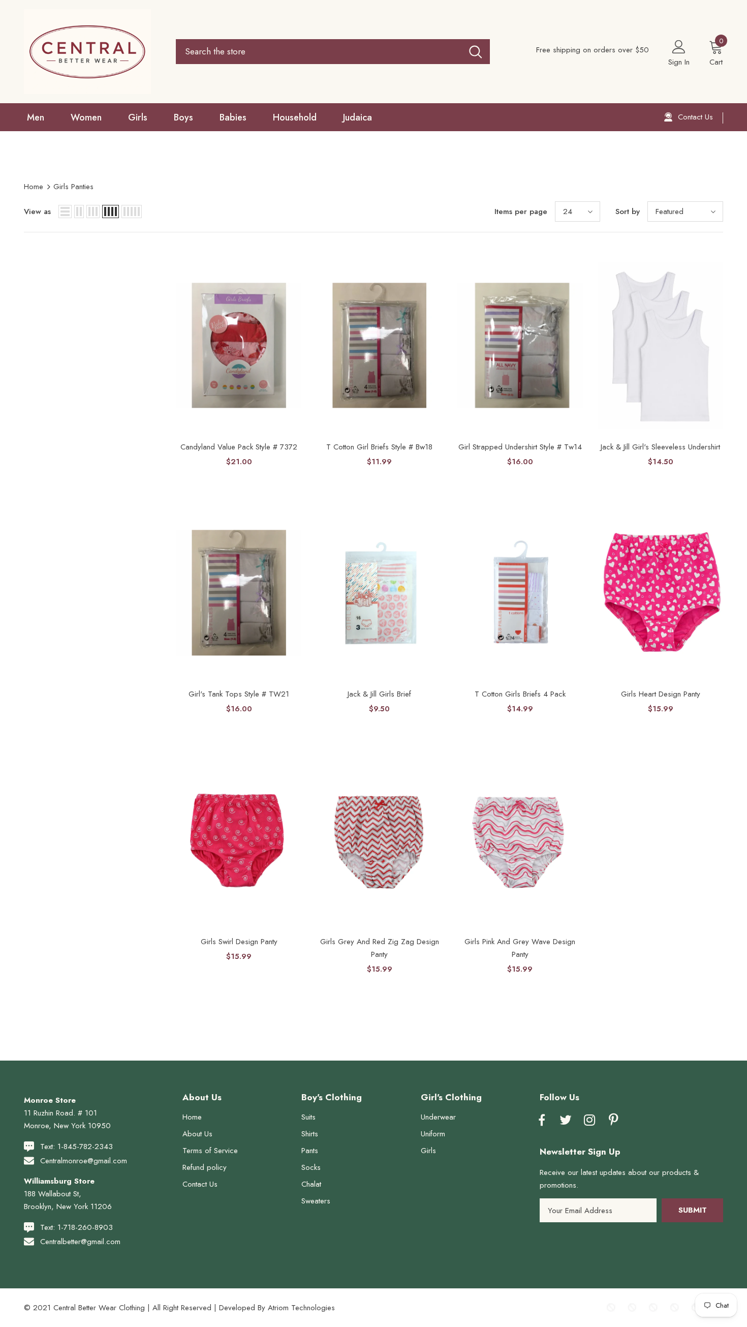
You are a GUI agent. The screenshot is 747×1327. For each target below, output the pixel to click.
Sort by (627, 211)
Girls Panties (73, 186)
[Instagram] (589, 1120)
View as (37, 211)
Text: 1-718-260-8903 (76, 1227)
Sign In (679, 62)
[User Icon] (679, 46)
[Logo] (92, 51)
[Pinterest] (613, 1120)
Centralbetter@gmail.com (80, 1241)
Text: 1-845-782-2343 (76, 1146)
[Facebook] (542, 1120)
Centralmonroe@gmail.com (83, 1160)
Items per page (520, 211)
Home (33, 186)
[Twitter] (565, 1120)
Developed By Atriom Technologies (277, 1307)
